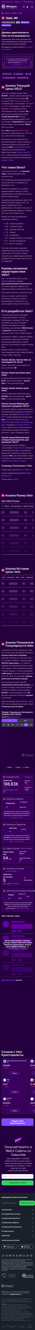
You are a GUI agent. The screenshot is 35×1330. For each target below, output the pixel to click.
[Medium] (20, 1255)
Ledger (4, 160)
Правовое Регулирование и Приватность (12, 1326)
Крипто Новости (25, 470)
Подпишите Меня (17, 1183)
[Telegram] (6, 1255)
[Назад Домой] (3, 13)
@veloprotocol (14, 717)
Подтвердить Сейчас (16, 817)
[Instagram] (24, 1255)
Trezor (11, 160)
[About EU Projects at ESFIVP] (9, 1275)
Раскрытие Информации (30, 1326)
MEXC (21, 147)
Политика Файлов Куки (22, 1326)
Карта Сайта (3, 1326)
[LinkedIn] (17, 1255)
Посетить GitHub (11, 871)
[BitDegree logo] (7, 1286)
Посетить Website (26, 848)
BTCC (28, 147)
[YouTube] (10, 1255)
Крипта (7, 13)
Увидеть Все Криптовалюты (17, 1122)
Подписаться (27, 1203)
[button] (27, 7)
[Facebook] (13, 1255)
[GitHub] (31, 1255)
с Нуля (15, 479)
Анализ (14, 1073)
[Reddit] (27, 1255)
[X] (3, 1255)
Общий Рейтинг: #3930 (8, 22)
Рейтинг (14, 13)
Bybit (17, 147)
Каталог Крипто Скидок (16, 461)
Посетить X (28, 777)
